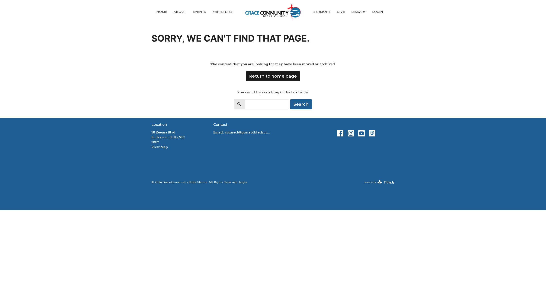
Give (341, 12)
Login (377, 12)
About (180, 12)
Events (199, 12)
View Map (159, 147)
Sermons (322, 12)
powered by (377, 186)
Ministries (222, 12)
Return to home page (273, 76)
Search (301, 104)
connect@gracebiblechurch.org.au (248, 132)
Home (161, 12)
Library (358, 12)
